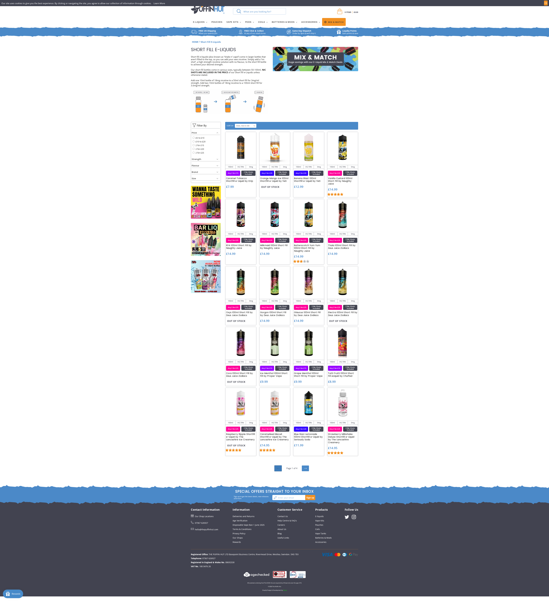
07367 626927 (201, 523)
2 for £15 (199, 145)
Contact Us (283, 516)
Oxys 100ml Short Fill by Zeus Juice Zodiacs (239, 313)
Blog (280, 533)
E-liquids (319, 516)
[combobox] (259, 11)
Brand (195, 172)
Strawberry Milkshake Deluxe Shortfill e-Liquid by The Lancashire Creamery (341, 438)
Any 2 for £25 (335, 173)
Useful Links (283, 537)
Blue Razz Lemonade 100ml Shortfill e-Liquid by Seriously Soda (308, 437)
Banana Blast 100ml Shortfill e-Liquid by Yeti (307, 179)
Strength (196, 159)
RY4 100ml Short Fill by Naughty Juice (238, 246)
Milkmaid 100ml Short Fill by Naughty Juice (274, 246)
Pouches (319, 525)
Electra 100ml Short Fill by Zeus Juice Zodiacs (342, 313)
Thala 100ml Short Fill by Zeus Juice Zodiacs (341, 246)
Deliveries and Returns (243, 516)
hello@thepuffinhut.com (206, 529)
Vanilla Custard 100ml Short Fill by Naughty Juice (340, 181)
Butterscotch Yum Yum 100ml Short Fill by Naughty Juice (307, 248)
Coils (317, 529)
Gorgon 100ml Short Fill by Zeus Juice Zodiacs (273, 313)
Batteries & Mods (323, 537)
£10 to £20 (200, 141)
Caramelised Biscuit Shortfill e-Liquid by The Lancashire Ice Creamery (274, 437)
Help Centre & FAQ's (287, 520)
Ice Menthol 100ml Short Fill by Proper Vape (274, 374)
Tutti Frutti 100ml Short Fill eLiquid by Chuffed (341, 374)
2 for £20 (199, 149)
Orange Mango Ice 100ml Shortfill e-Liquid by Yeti (274, 179)
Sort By (230, 125)
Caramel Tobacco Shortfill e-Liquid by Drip (239, 179)
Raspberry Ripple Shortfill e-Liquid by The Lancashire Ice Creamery (240, 437)
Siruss (285, 590)
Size (194, 178)
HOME (195, 41)
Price (194, 132)
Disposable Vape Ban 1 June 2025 (248, 525)
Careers (281, 525)
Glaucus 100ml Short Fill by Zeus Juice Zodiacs (307, 313)
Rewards (237, 542)
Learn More (159, 3)
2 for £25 (199, 152)
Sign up (310, 497)
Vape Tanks (320, 533)
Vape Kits (319, 520)
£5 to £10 (199, 137)
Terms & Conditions (242, 529)
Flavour (195, 165)
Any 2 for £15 (233, 173)
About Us (282, 529)
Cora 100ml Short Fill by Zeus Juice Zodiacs (239, 374)
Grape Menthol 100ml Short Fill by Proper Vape (308, 374)
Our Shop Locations (204, 516)
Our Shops (238, 537)
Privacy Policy (239, 533)
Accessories (320, 542)
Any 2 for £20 (267, 173)
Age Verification (240, 520)
